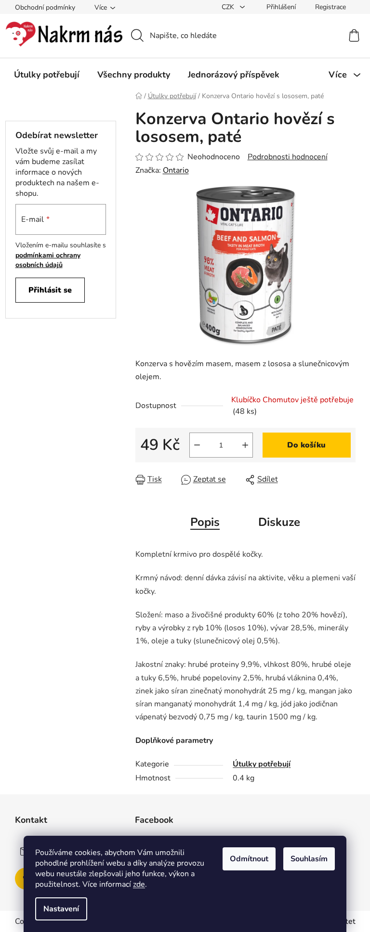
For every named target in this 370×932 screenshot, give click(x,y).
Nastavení (61, 909)
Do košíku (306, 445)
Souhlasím (309, 859)
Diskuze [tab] (279, 522)
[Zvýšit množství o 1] (245, 445)
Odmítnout (249, 859)
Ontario (176, 170)
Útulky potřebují (262, 764)
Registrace (330, 7)
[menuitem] (46, 74)
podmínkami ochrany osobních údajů (47, 260)
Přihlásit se (50, 290)
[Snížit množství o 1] (197, 445)
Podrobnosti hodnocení (288, 157)
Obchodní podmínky (45, 7)
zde (139, 884)
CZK (229, 7)
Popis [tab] (205, 522)
